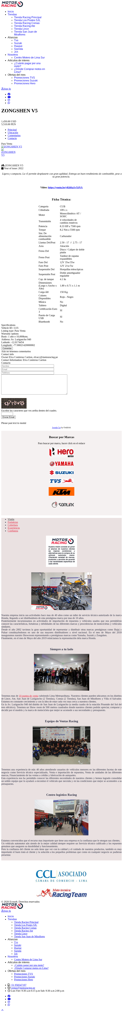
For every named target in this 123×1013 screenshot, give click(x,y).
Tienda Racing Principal (27, 17)
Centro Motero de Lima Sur (29, 57)
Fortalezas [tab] (13, 522)
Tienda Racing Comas (27, 23)
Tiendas (12, 14)
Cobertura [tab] (13, 525)
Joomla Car (56, 427)
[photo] (9, 152)
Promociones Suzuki (26, 80)
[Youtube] (9, 97)
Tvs (16, 40)
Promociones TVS (24, 77)
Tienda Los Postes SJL (27, 20)
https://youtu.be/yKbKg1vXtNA (65, 187)
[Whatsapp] (9, 103)
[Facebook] (9, 94)
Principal (12, 129)
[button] (61, 199)
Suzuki (18, 43)
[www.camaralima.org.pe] (61, 875)
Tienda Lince (21, 28)
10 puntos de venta (28, 695)
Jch (16, 51)
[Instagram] (9, 100)
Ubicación (13, 132)
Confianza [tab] (13, 530)
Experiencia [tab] (14, 528)
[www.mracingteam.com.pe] (61, 893)
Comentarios (14, 135)
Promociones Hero (24, 83)
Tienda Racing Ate (24, 26)
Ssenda (18, 49)
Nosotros (13, 54)
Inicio (11, 11)
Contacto (12, 138)
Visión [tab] (11, 519)
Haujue (18, 46)
